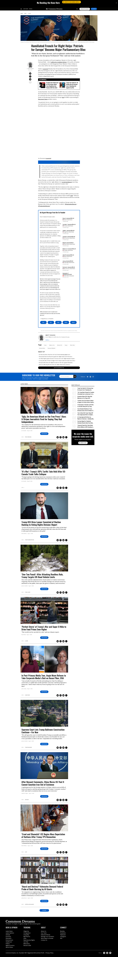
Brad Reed (24, 634)
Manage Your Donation (47, 936)
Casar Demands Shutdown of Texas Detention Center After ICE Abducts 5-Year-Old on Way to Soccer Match (85, 409)
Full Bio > (47, 340)
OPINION (30, 8)
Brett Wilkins (31, 68)
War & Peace (9, 947)
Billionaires (26, 944)
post (70, 182)
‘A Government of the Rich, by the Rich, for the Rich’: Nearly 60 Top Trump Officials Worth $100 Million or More (85, 405)
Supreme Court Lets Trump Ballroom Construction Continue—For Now (43, 731)
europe (29, 13)
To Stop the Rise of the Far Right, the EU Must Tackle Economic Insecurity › (57, 360)
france (45, 345)
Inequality (26, 935)
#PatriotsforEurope (70, 204)
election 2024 (59, 345)
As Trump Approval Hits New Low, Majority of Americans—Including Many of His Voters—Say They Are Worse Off (85, 418)
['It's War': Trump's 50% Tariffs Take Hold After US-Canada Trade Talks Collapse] (44, 455)
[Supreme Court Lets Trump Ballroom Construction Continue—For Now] (44, 713)
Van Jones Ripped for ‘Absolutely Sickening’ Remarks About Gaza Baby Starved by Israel (85, 422)
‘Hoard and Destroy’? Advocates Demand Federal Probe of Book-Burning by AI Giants (42, 888)
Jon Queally (24, 430)
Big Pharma (26, 936)
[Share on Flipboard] (30, 76)
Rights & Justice (10, 945)
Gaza (24, 938)
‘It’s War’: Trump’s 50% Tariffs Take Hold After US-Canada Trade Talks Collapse (44, 473)
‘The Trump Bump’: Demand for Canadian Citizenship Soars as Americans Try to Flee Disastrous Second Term (85, 393)
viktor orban (72, 345)
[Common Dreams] (54, 8)
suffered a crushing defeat (59, 62)
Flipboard (63, 935)
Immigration (27, 933)
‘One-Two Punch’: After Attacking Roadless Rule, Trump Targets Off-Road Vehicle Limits (42, 576)
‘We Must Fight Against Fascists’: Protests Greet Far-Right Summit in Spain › (57, 358)
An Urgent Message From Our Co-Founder (52, 212)
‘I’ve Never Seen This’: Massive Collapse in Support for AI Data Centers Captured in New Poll (85, 401)
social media (65, 182)
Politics (8, 944)
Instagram (63, 936)
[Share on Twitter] (30, 73)
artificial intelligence (29, 904)
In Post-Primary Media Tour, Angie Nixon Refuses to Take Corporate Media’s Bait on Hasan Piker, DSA (44, 677)
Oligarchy (26, 931)
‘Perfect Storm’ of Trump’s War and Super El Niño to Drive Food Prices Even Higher (44, 628)
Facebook (63, 933)
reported (45, 69)
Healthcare (9, 942)
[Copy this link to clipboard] (66, 437)
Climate (8, 935)
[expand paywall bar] (116, 3)
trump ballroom (28, 747)
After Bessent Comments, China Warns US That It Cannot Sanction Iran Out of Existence (43, 783)
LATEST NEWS (25, 8)
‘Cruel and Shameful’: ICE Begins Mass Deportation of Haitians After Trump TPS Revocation (43, 835)
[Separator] (30, 82)
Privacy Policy (49, 953)
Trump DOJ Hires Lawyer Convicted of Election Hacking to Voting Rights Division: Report (41, 523)
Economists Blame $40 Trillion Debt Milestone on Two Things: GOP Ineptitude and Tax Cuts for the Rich (85, 397)
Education (8, 938)
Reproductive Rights (29, 940)
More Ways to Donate (47, 938)
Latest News (9, 931)
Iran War (27, 799)
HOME (22, 13)
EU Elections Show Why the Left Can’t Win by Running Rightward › (54, 354)
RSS (61, 938)
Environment (9, 940)
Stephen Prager (25, 793)
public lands (27, 592)
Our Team (44, 933)
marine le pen (51, 345)
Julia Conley (24, 688)
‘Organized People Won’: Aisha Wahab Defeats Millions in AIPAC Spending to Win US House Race (85, 426)
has (63, 97)
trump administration (29, 539)
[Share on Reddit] (30, 79)
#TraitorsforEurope (44, 206)
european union (42, 348)
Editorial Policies (45, 935)
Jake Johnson (24, 898)
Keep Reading (44, 433)
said (71, 195)
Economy (8, 936)
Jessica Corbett (25, 585)
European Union (43, 99)
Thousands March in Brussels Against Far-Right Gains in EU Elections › (55, 356)
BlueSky (62, 931)
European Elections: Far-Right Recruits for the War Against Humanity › (56, 362)
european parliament (51, 348)
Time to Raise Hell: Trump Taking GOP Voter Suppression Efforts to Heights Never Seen (85, 414)
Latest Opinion (10, 933)
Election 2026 (27, 945)
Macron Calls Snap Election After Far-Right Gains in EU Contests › (54, 364)
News (25, 13)
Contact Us (44, 940)
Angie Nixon (27, 695)
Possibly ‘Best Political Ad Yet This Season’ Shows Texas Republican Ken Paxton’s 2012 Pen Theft (52, 85)
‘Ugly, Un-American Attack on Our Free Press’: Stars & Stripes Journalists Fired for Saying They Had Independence (44, 419)
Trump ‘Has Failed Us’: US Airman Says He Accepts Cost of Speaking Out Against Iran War (72, 85)
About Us (43, 931)
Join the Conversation (59, 367)
